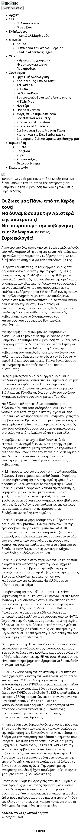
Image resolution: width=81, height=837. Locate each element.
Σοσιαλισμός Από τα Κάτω (36, 81)
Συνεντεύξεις (27, 159)
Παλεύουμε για (28, 23)
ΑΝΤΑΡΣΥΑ (25, 85)
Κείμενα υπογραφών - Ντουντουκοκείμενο (33, 62)
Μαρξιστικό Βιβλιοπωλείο (36, 114)
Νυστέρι (23, 106)
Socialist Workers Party (34, 118)
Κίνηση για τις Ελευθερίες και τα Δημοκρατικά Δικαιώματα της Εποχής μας (48, 136)
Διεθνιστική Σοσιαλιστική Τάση (41, 130)
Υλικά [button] (13, 56)
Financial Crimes (28, 110)
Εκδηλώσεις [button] (18, 31)
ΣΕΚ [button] (11, 19)
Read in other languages (34, 52)
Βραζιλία (23, 151)
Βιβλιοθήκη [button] (17, 143)
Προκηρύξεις (26, 69)
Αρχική (14, 15)
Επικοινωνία (18, 167)
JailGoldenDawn (28, 93)
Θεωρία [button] (15, 40)
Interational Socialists (32, 126)
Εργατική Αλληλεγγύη (33, 77)
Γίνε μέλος (24, 27)
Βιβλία (21, 147)
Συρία (21, 155)
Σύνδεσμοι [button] (17, 73)
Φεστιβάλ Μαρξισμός (33, 36)
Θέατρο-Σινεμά (28, 163)
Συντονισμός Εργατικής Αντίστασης (44, 97)
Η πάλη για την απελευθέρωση (40, 48)
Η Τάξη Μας (25, 101)
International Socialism (33, 122)
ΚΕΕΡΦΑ (22, 89)
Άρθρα (21, 44)
